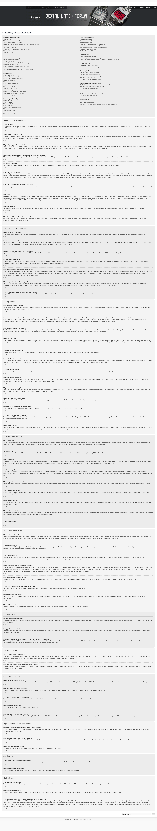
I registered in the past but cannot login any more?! (16, 49)
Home (130, 7)
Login (154, 7)
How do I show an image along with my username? (16, 66)
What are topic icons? (9, 113)
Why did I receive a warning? (10, 88)
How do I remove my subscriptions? (89, 88)
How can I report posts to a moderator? (13, 90)
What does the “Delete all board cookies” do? (15, 54)
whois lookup (122, 801)
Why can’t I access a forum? (10, 85)
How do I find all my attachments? (88, 95)
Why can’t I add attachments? (11, 86)
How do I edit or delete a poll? (11, 83)
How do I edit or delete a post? (11, 76)
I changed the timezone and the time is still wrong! (16, 63)
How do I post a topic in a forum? (11, 75)
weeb (86, 820)
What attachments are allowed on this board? (91, 93)
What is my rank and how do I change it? (13, 68)
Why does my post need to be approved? (14, 93)
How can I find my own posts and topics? (90, 79)
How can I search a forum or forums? (89, 72)
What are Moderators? (86, 41)
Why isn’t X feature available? (87, 102)
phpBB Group (51, 784)
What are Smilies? (8, 103)
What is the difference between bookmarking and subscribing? (96, 84)
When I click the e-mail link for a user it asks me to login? (18, 69)
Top (6, 130)
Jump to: (118, 814)
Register (148, 7)
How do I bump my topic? (10, 95)
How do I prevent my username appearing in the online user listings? (21, 44)
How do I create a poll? (9, 80)
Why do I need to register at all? (11, 41)
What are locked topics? (9, 112)
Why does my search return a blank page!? (91, 76)
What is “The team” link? (86, 50)
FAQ (135, 7)
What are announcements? (10, 108)
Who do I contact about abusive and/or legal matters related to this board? (99, 104)
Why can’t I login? (7, 39)
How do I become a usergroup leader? (90, 45)
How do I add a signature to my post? (13, 78)
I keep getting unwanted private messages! (91, 58)
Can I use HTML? (8, 102)
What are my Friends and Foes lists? (89, 65)
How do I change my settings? (11, 59)
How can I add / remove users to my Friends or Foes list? (95, 67)
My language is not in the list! (10, 64)
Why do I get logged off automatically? (13, 42)
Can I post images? (8, 105)
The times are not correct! (10, 61)
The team (141, 7)
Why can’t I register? (8, 52)
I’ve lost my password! (9, 45)
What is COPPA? (7, 50)
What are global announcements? (12, 107)
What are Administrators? (86, 39)
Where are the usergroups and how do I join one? (93, 44)
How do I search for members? (88, 77)
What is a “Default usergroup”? (88, 49)
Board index (10, 28)
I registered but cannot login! (10, 47)
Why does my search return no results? (90, 74)
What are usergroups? (86, 42)
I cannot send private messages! (88, 56)
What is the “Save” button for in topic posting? (15, 91)
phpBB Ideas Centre (81, 792)
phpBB (73, 819)
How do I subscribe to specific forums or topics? (92, 86)
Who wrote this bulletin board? (87, 101)
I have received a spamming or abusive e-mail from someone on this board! (99, 59)
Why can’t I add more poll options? (12, 81)
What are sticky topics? (9, 110)
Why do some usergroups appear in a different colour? (94, 47)
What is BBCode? (7, 100)
